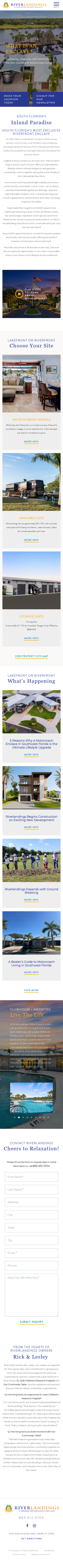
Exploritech (45, 1554)
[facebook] (27, 1525)
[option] (31, 58)
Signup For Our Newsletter (46, 99)
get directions (31, 1538)
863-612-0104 (41, 1165)
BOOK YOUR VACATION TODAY (12, 99)
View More (31, 990)
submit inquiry (31, 1322)
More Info (31, 441)
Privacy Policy (19, 1554)
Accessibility (49, 1550)
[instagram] (35, 1525)
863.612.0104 (31, 1517)
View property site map (31, 656)
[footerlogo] (31, 1508)
